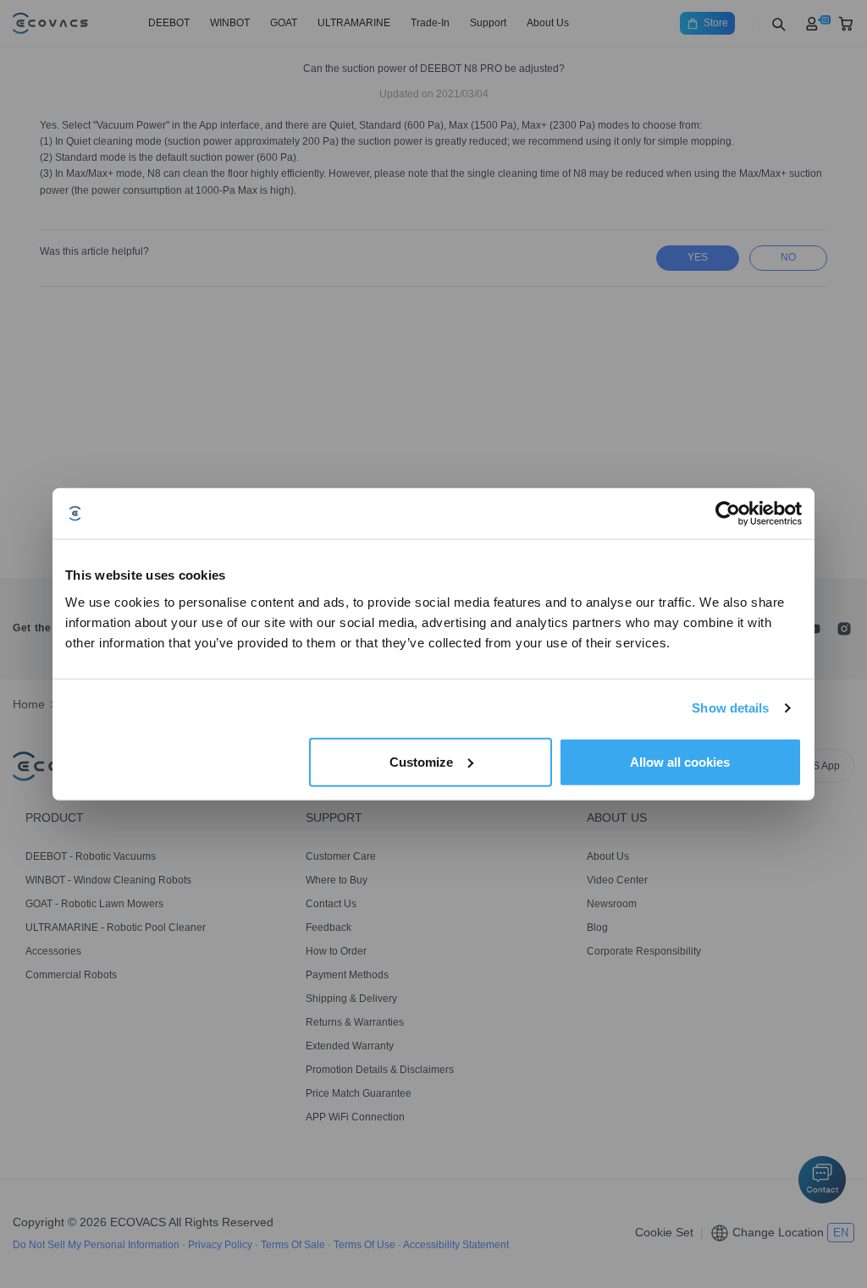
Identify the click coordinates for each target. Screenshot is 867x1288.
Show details (730, 708)
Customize (421, 761)
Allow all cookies (680, 761)
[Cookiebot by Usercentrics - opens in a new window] (728, 513)
